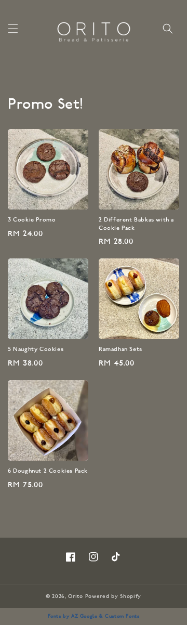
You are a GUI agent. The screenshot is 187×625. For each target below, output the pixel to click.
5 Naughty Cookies (35, 350)
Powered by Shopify (113, 597)
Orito (75, 597)
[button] (13, 28)
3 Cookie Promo (32, 220)
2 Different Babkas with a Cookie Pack (136, 224)
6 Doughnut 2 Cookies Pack (48, 471)
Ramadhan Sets (120, 350)
